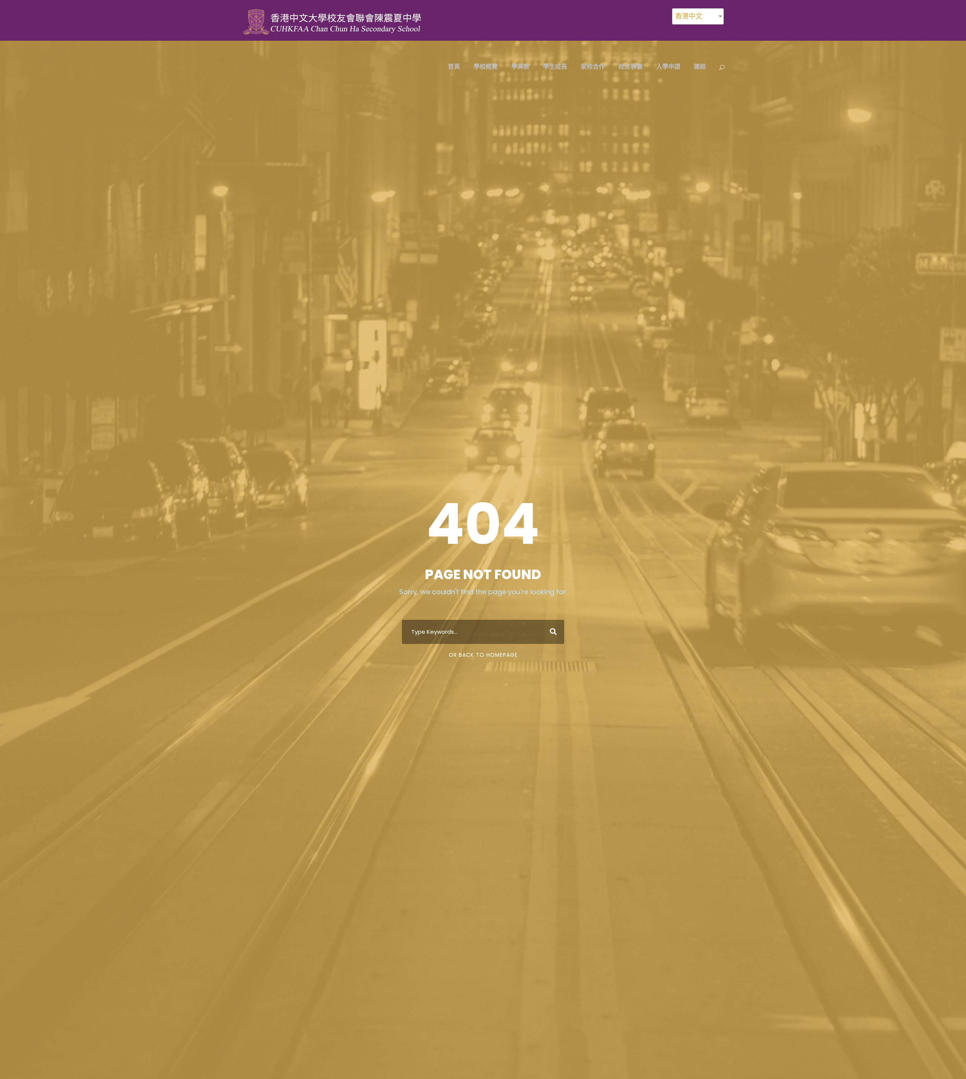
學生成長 (555, 66)
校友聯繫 (630, 66)
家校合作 (593, 66)
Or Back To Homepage (483, 655)
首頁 (454, 66)
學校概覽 (486, 66)
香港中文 (688, 16)
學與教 (520, 66)
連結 (700, 66)
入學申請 (668, 66)
